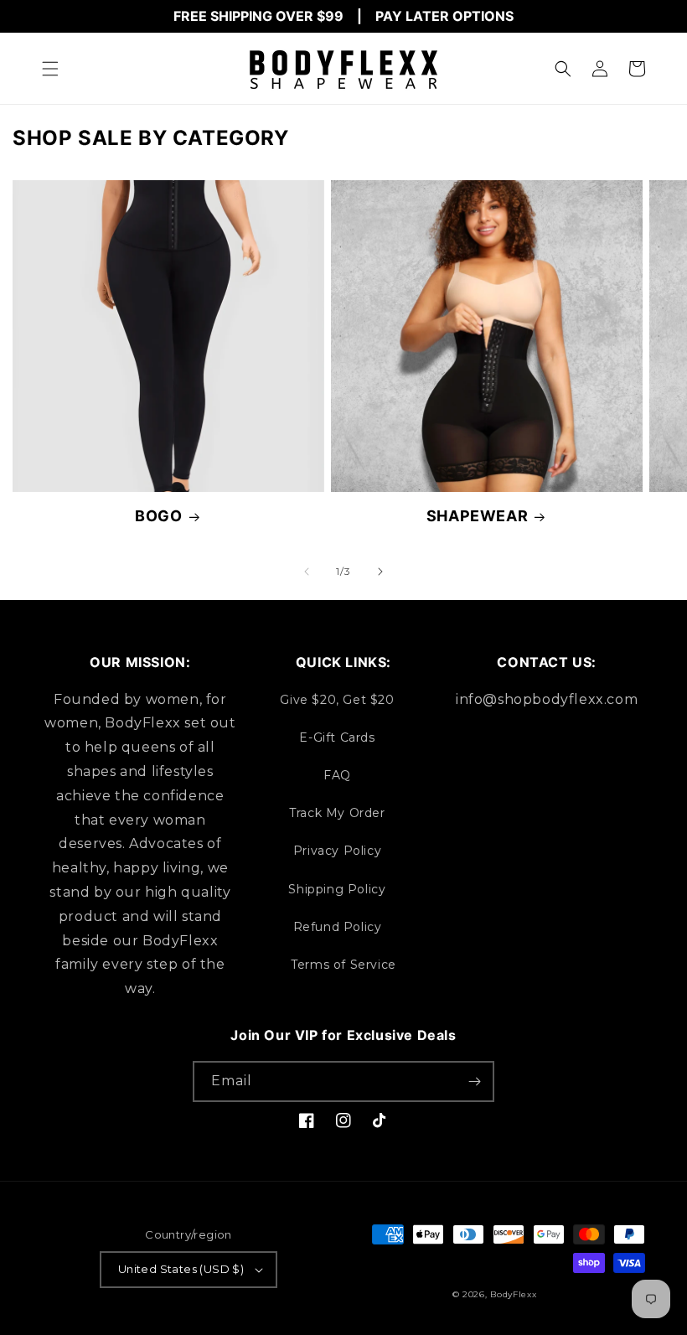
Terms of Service (343, 964)
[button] (50, 68)
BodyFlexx (513, 1294)
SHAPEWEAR (477, 516)
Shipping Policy (336, 889)
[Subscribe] (474, 1081)
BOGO (158, 516)
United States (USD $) (181, 1268)
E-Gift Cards (336, 737)
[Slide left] (306, 571)
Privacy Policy (337, 850)
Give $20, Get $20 (337, 699)
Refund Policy (337, 926)
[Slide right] (380, 571)
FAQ (337, 775)
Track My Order (337, 812)
